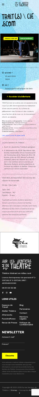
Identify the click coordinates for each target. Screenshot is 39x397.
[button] (10, 306)
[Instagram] (7, 293)
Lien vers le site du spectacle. (13, 135)
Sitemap (14, 390)
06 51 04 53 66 (9, 288)
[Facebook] (3, 293)
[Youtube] (10, 293)
